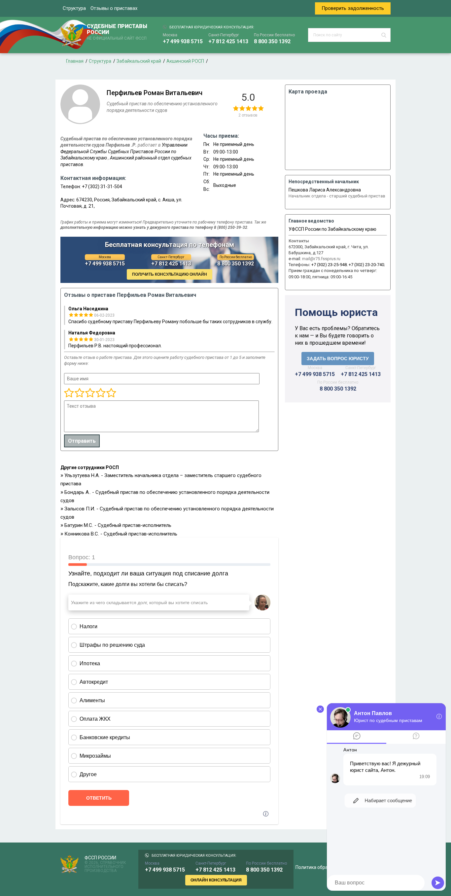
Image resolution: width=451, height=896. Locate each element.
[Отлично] (100, 393)
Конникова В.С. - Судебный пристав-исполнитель (120, 534)
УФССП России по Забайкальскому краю (332, 229)
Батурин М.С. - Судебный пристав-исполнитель (117, 525)
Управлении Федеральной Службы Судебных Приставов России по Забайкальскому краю (124, 151)
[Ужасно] (69, 393)
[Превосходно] (111, 393)
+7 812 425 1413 (228, 41)
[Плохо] (79, 393)
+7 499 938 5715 (183, 41)
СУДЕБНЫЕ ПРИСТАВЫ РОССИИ (117, 32)
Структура (74, 8)
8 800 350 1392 (272, 41)
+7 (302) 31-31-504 (102, 186)
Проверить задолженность (353, 8)
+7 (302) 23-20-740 (366, 264)
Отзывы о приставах (113, 8)
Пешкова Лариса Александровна (325, 189)
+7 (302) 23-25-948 (329, 264)
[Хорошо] (90, 393)
